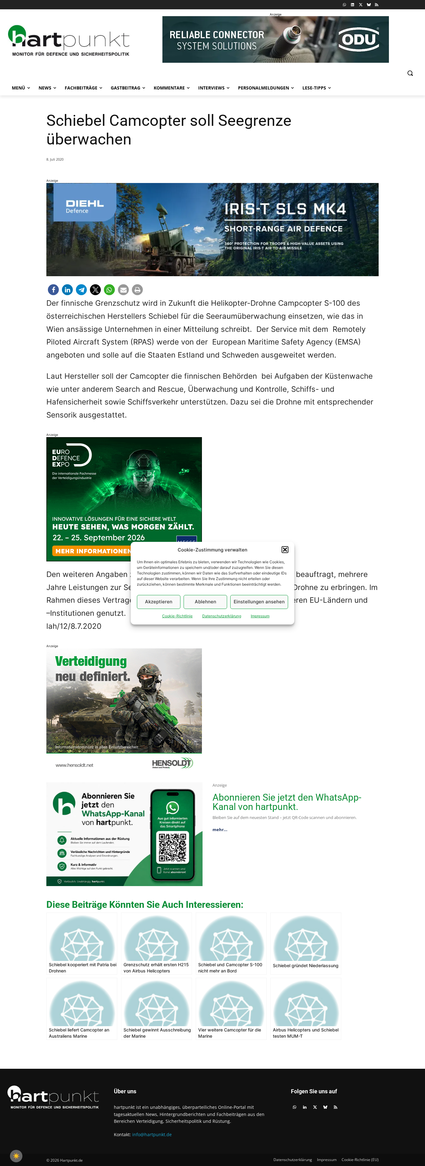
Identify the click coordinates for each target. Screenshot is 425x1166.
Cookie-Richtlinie (177, 616)
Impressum (260, 616)
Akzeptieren (158, 602)
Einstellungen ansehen (259, 602)
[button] (285, 549)
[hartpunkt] (68, 40)
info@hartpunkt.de (152, 1134)
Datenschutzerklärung (221, 616)
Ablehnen (205, 602)
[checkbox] (16, 1156)
